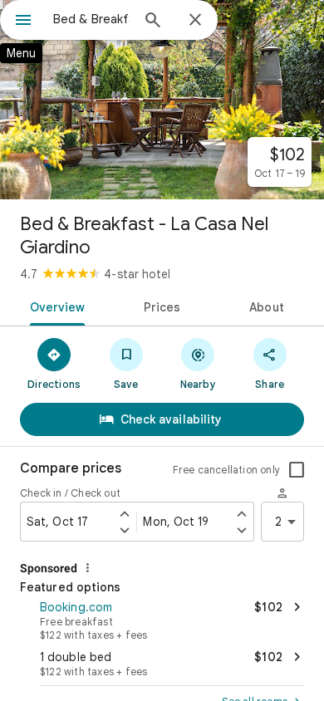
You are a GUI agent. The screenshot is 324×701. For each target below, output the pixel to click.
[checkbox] (297, 470)
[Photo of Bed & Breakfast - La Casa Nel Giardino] (162, 99)
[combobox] (91, 19)
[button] (162, 619)
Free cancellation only (226, 469)
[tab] (54, 306)
